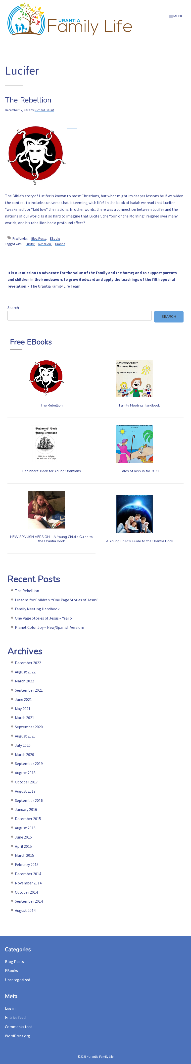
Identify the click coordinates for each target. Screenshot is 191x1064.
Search (13, 307)
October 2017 (26, 781)
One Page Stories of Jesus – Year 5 (43, 618)
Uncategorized (17, 979)
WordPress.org (17, 1035)
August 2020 (25, 736)
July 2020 (23, 745)
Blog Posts (38, 238)
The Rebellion (28, 100)
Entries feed (15, 1017)
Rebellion (44, 244)
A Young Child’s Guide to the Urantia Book (139, 541)
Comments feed (18, 1026)
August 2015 (25, 827)
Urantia (60, 244)
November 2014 (28, 882)
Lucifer (30, 244)
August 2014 (25, 910)
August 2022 (25, 671)
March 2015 (24, 855)
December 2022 (28, 662)
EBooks (55, 238)
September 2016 (29, 800)
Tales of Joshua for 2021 (139, 471)
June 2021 (23, 699)
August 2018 (25, 772)
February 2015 (27, 864)
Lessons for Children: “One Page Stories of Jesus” (56, 599)
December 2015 (28, 818)
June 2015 (23, 837)
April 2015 (23, 846)
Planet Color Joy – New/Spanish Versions (50, 627)
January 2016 (26, 809)
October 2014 (26, 892)
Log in (10, 1008)
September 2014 (29, 901)
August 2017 (25, 791)
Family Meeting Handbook (139, 405)
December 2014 (28, 873)
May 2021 (22, 708)
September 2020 (29, 726)
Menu (178, 16)
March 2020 (24, 754)
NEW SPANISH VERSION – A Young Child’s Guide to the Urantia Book (51, 539)
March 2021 (24, 717)
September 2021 (29, 690)
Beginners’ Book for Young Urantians (51, 471)
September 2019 (29, 763)
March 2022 (24, 680)
